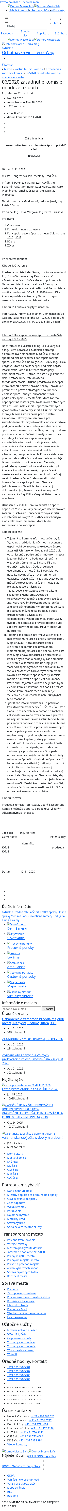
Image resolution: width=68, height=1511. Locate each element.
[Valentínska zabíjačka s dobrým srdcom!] (28, 1133)
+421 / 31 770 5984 (18, 1379)
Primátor (12, 1289)
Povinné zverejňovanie (21, 1240)
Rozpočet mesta (17, 1276)
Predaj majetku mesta (21, 1256)
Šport (35, 912)
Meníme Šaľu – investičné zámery (31, 916)
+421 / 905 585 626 (42, 1416)
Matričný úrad (16, 1219)
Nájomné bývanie (18, 1215)
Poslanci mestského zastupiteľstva (28, 1297)
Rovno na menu (30, 2)
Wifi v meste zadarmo (20, 1350)
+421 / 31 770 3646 (31, 1432)
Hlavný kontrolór (17, 1305)
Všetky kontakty (17, 1444)
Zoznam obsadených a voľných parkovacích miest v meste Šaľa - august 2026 (32, 1059)
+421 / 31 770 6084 (31, 1436)
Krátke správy (48, 912)
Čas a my (13, 920)
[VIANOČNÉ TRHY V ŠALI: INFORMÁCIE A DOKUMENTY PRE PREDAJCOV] (34, 1107)
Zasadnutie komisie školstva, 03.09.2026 (32, 1039)
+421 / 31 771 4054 (36, 1424)
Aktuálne (7, 912)
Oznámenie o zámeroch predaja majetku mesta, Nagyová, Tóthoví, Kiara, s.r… (33, 1021)
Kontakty (59, 10)
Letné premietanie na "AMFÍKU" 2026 (30, 1089)
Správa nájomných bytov (22, 1272)
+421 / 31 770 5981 (18, 1367)
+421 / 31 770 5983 (18, 1375)
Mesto (8, 69)
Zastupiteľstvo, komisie (29, 69)
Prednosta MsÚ (17, 1309)
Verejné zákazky (17, 1244)
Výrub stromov (16, 1207)
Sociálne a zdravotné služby (24, 1227)
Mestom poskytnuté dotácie (24, 1248)
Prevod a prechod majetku (23, 1264)
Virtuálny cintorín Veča (21, 1346)
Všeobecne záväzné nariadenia (26, 1313)
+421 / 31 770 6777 (40, 1420)
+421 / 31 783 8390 (30, 1440)
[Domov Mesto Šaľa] (34, 39)
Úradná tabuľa (23, 912)
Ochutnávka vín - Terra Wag (28, 52)
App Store (21, 1466)
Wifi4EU (12, 1354)
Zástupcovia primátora (21, 1293)
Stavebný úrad (16, 1223)
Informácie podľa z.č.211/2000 (26, 1252)
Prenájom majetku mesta (23, 1260)
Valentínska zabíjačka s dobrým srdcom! (32, 1137)
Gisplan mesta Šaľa (19, 1338)
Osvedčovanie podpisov (22, 1199)
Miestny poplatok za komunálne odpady (32, 1195)
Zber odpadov (16, 1203)
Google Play (42, 1456)
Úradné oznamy (17, 1317)
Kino (5, 920)
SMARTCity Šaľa (16, 1334)
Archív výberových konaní (23, 1268)
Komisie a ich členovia (20, 1301)
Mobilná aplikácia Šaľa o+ (23, 1330)
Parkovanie (14, 1211)
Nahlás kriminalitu (20, 10)
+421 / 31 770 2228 (42, 1428)
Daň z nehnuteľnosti (20, 1191)
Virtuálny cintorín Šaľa (21, 1342)
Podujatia (59, 916)
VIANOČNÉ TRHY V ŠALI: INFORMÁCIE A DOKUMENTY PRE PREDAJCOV (32, 1115)
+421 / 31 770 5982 (18, 1371)
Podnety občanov (42, 10)
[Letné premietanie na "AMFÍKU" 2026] (26, 1085)
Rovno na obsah (10, 2)
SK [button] (54, 23)
